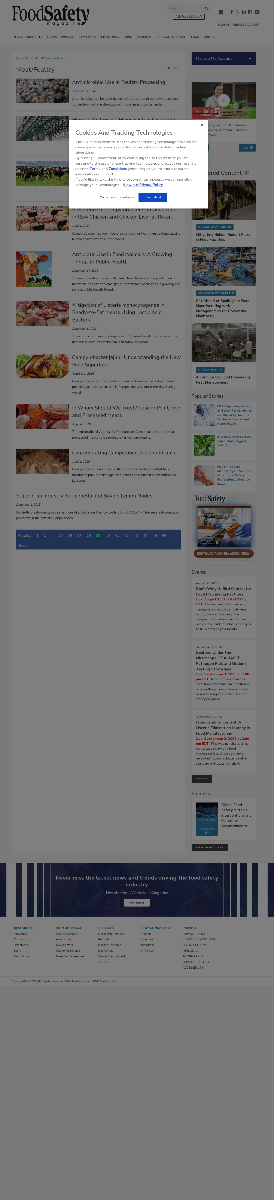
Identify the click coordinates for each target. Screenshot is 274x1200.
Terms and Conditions (108, 168)
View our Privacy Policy (143, 184)
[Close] (202, 125)
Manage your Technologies (117, 197)
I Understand (153, 197)
